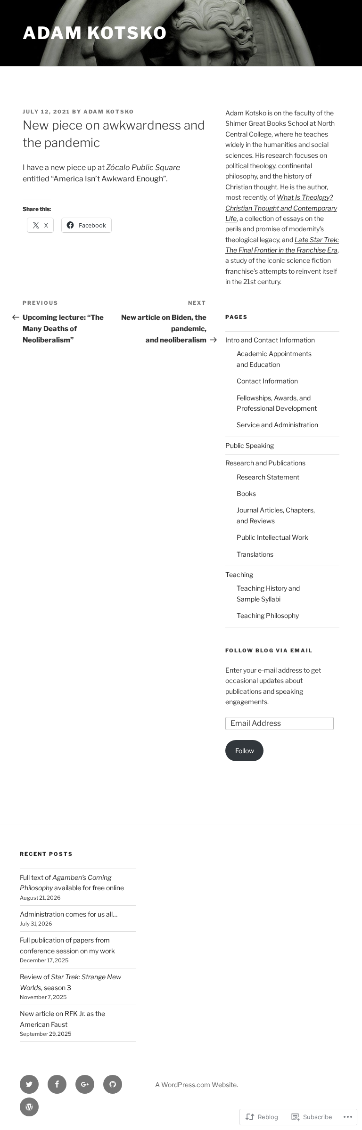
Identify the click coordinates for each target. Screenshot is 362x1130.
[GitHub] (112, 1084)
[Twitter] (29, 1084)
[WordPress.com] (29, 1106)
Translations (255, 554)
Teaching (239, 574)
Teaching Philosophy (268, 615)
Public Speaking (249, 445)
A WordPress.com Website (196, 1085)
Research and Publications (265, 463)
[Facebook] (57, 1084)
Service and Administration (277, 425)
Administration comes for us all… (68, 914)
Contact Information (267, 381)
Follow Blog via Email (269, 650)
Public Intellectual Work (272, 537)
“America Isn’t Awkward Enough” (108, 178)
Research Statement (268, 477)
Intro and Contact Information (270, 340)
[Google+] (84, 1084)
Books (246, 493)
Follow (244, 751)
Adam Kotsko (95, 33)
